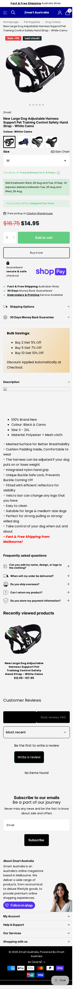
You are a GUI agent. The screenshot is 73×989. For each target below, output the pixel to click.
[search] (13, 12)
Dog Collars (53, 22)
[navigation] (30, 104)
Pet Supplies (32, 22)
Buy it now (36, 252)
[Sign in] (60, 12)
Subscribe (35, 851)
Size (36, 152)
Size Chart (62, 152)
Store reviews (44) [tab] (50, 728)
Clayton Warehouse (39, 213)
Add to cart (44, 238)
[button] (15, 234)
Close (35, 932)
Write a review (27, 768)
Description (11, 386)
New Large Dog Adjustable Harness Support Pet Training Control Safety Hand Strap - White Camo (24, 680)
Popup (58, 173)
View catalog (5, 12)
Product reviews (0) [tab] (19, 728)
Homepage (11, 22)
